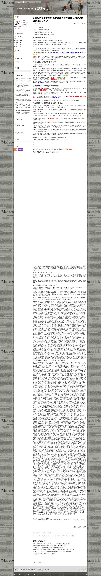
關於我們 (23, 569)
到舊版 (49, 9)
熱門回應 (23, 81)
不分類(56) (18, 62)
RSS (16, 149)
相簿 (28, 2)
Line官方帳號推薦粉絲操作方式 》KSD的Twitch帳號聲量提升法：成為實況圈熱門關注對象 (52, 551)
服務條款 (33, 569)
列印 (85, 527)
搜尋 (30, 54)
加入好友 (25, 20)
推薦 (75, 527)
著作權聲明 (38, 569)
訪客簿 (37, 2)
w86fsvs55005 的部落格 (30, 8)
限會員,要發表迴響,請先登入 (39, 562)
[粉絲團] (14, 574)
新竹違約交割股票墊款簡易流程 (41, 518)
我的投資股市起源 (38, 27)
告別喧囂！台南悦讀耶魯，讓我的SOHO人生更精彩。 (44, 553)
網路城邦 (83, 574)
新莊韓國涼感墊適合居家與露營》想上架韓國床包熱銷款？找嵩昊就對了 (48, 547)
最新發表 (17, 78)
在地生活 (39, 532)
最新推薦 (29, 78)
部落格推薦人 (20, 133)
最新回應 (23, 78)
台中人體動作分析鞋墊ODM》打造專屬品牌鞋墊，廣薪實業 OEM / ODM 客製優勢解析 (23, 85)
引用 (80, 527)
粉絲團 (17, 574)
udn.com (84, 569)
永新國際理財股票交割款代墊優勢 (43, 32)
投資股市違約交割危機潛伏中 (41, 29)
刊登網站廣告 (17, 569)
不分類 (53, 532)
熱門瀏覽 (17, 81)
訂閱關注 (25, 24)
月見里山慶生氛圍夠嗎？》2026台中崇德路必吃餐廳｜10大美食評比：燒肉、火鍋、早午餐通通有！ (54, 549)
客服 (48, 569)
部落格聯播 (20, 149)
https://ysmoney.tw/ (53, 152)
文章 (19, 2)
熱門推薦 (29, 81)
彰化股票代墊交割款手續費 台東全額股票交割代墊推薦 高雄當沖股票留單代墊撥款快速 (55, 535)
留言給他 (25, 26)
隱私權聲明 (44, 569)
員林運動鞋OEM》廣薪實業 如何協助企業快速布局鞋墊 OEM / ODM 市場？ (49, 545)
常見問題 (28, 569)
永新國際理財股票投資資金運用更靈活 (44, 34)
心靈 (44, 532)
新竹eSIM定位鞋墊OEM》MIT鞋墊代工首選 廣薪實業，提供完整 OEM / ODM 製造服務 (51, 543)
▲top (85, 568)
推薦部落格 (25, 22)
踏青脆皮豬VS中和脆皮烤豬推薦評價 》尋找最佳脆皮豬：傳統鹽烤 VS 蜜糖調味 (54, 534)
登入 (77, 574)
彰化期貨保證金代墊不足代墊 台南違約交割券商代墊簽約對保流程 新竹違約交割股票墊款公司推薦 (58, 519)
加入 (79, 574)
